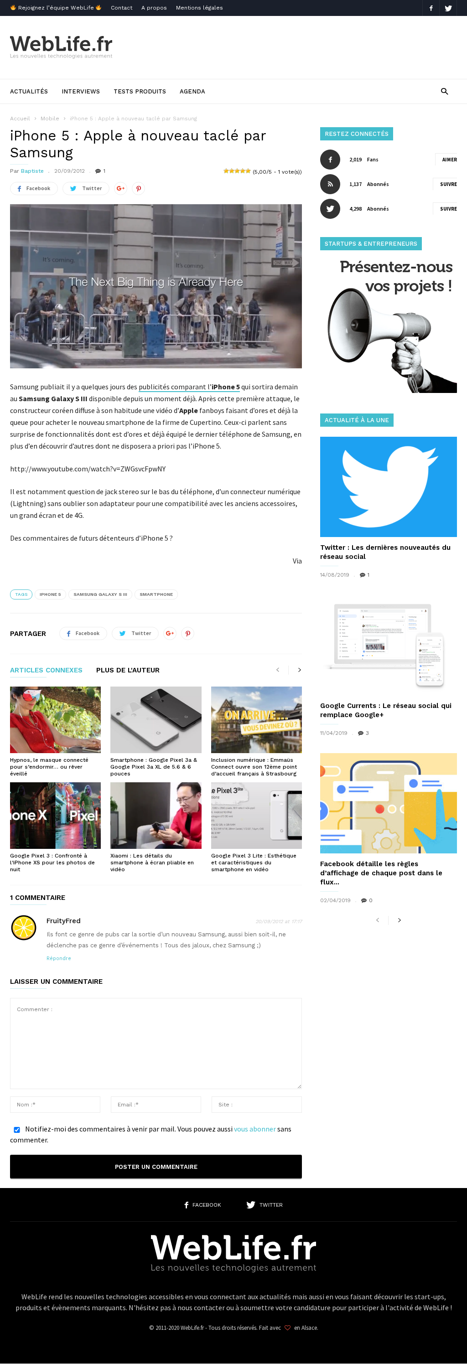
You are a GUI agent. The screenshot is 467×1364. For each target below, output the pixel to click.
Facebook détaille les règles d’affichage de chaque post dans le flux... (381, 873)
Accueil (20, 118)
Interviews (81, 91)
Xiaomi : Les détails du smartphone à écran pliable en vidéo (152, 862)
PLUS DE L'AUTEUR (128, 670)
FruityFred (64, 921)
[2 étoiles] (231, 171)
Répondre (59, 958)
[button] (444, 91)
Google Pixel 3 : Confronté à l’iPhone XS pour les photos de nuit (52, 862)
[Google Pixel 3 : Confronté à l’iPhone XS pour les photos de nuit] (55, 815)
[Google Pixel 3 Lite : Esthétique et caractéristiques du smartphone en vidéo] (256, 815)
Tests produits (140, 91)
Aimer (449, 159)
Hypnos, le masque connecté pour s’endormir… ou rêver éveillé (49, 767)
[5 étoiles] (248, 171)
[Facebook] (431, 8)
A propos (154, 8)
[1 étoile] (226, 171)
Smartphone (156, 594)
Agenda (192, 91)
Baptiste (32, 171)
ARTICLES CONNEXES (46, 670)
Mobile (50, 118)
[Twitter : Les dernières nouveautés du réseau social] (388, 487)
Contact (121, 8)
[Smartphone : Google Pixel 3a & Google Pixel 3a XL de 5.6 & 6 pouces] (155, 720)
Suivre (448, 184)
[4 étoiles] (242, 171)
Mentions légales (199, 8)
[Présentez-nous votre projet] (388, 390)
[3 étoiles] (237, 171)
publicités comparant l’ (189, 386)
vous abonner (255, 1128)
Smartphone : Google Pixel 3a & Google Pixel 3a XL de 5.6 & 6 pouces (153, 767)
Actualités (29, 91)
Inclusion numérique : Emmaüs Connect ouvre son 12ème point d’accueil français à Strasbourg (254, 767)
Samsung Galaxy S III (100, 594)
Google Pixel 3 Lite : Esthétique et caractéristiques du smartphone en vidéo (253, 862)
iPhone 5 (50, 594)
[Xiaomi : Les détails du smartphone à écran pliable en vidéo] (155, 815)
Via (297, 560)
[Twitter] (448, 8)
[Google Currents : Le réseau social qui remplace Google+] (388, 645)
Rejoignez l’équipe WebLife (56, 8)
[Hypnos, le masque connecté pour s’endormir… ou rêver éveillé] (55, 720)
